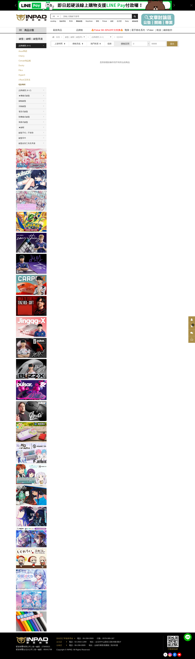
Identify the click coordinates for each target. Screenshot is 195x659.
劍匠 (112, 21)
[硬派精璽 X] (165, 655)
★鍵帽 (21, 127)
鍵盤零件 (22, 138)
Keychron (89, 21)
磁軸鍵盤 (135, 21)
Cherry (22, 56)
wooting (53, 21)
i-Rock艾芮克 (24, 80)
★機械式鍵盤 (24, 96)
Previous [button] (16, 5)
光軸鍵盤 (22, 106)
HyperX (22, 75)
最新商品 (57, 30)
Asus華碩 (23, 51)
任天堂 (119, 21)
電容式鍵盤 (23, 111)
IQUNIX (22, 84)
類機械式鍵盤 (24, 117)
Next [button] (173, 5)
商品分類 (29, 30)
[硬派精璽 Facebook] (175, 655)
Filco (21, 70)
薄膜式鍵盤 (23, 122)
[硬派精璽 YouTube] (179, 655)
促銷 (109, 43)
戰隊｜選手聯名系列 (135, 30)
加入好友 (188, 637)
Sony (127, 21)
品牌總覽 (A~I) (25, 46)
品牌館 (79, 30)
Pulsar (104, 21)
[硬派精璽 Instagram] (170, 655)
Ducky (21, 65)
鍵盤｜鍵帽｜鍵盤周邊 (31, 39)
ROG (71, 21)
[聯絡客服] (191, 333)
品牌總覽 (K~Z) (25, 90)
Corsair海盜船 (25, 61)
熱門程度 (95, 43)
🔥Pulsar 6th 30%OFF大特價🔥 (107, 30)
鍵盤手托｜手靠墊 (26, 133)
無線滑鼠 (62, 21)
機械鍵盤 (79, 21)
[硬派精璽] (31, 18)
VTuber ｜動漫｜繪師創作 (159, 30)
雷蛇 (97, 21)
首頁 (58, 37)
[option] (95, 5)
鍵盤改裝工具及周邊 (27, 143)
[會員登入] (191, 319)
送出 (172, 44)
